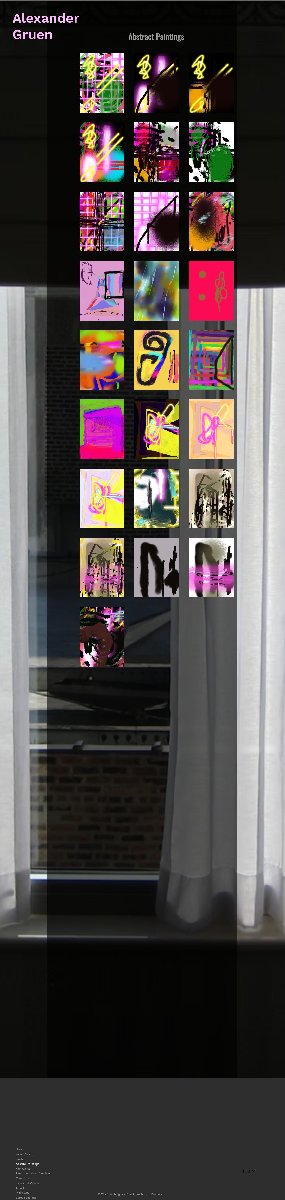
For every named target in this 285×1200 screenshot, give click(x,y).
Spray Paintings (26, 1197)
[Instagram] (248, 1171)
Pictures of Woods (27, 1183)
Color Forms (23, 1178)
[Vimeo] (253, 1171)
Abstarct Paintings (27, 1164)
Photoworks (23, 1168)
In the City (22, 1193)
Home (19, 1149)
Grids (19, 1159)
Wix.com (156, 1194)
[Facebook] (243, 1171)
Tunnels (20, 1188)
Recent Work (24, 1154)
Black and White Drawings (33, 1173)
